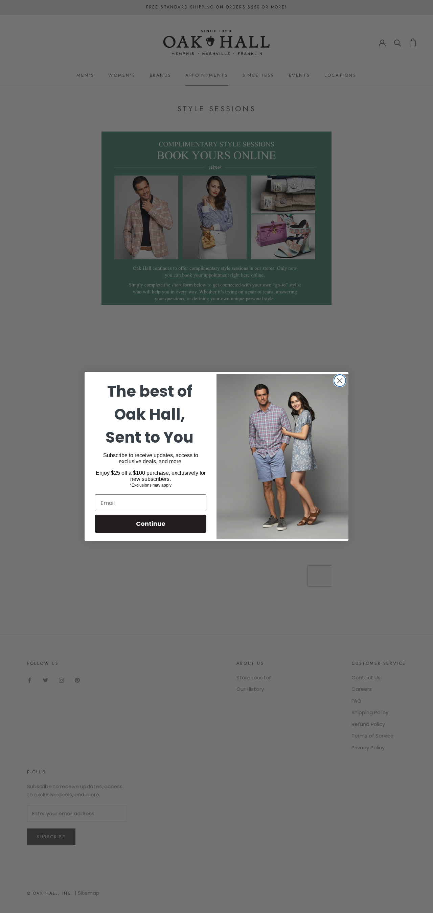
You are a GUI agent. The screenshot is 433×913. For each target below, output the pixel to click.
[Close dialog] (340, 381)
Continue (150, 523)
